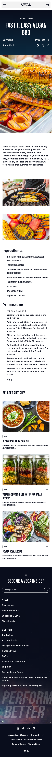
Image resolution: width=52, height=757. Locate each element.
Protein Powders (10, 610)
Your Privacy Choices (33, 739)
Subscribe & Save (11, 616)
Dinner (30, 19)
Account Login (9, 640)
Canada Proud (9, 651)
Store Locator (9, 621)
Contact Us (7, 635)
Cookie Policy (16, 739)
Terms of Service (19, 744)
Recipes (22, 19)
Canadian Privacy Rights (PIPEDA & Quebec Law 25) (24, 678)
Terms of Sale (34, 744)
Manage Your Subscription (15, 645)
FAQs (5, 656)
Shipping (6, 667)
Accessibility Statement (18, 735)
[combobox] (26, 751)
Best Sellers (8, 605)
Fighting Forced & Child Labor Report (22, 686)
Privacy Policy (37, 735)
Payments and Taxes (12, 672)
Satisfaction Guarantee (13, 661)
